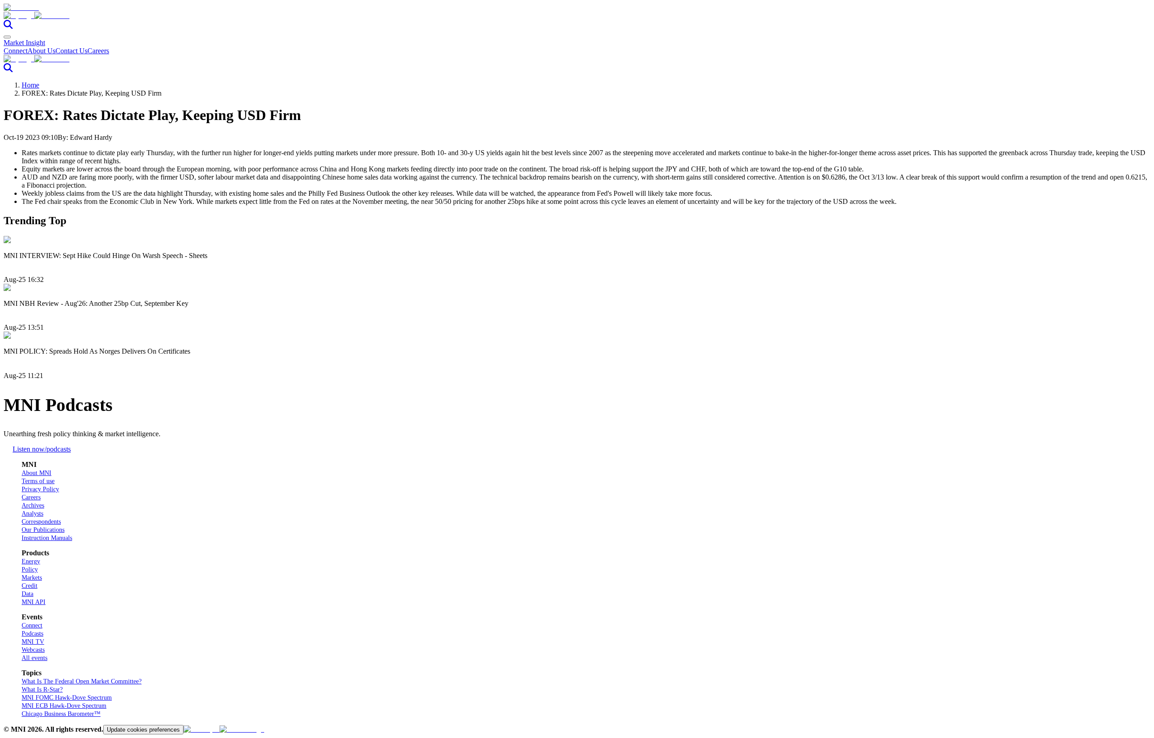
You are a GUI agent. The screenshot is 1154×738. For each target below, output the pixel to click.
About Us (41, 51)
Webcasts (33, 649)
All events (34, 658)
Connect (15, 51)
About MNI (36, 473)
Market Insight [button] (24, 42)
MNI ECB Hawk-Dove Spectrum (64, 705)
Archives (33, 505)
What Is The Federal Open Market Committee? (82, 681)
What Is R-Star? (42, 689)
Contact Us (71, 51)
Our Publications (43, 529)
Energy (31, 561)
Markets (32, 577)
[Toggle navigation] (7, 37)
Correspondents (41, 521)
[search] (8, 26)
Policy (30, 569)
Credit (29, 585)
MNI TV (33, 641)
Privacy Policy (40, 489)
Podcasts (32, 633)
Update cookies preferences (143, 729)
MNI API (34, 602)
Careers (98, 51)
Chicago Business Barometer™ (61, 713)
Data (27, 593)
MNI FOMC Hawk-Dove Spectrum (67, 697)
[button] (577, 16)
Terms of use (38, 481)
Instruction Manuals (47, 538)
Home (30, 85)
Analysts (32, 513)
